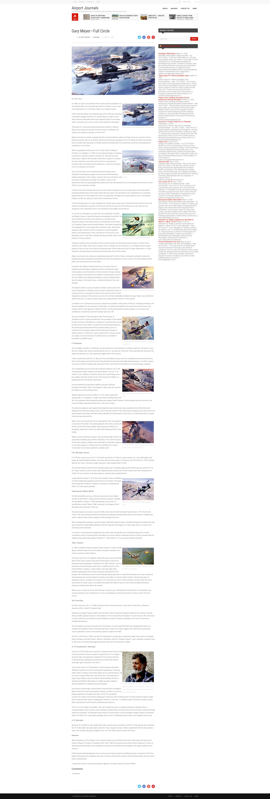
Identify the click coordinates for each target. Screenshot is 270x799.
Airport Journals (85, 8)
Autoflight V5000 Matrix (167, 54)
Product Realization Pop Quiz (169, 242)
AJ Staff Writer (84, 37)
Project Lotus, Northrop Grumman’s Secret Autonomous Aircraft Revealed (173, 99)
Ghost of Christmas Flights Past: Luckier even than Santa (100, 18)
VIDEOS (75, 2)
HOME (98, 2)
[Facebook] (144, 37)
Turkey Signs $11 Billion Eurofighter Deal (173, 76)
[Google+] (148, 37)
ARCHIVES (82, 2)
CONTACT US (90, 2)
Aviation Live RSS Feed (171, 46)
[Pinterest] (153, 37)
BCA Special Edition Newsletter (170, 200)
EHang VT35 (162, 142)
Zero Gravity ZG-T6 (165, 182)
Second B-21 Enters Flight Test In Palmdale (174, 122)
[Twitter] (139, 37)
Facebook (179, 2)
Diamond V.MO (163, 162)
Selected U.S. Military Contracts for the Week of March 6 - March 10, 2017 (176, 221)
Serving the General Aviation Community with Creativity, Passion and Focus (99, 11)
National (96, 37)
